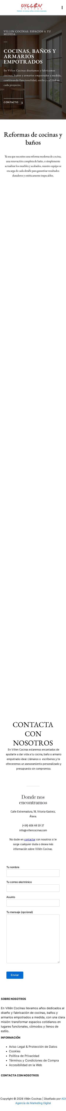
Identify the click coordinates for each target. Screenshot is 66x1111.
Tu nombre (12, 867)
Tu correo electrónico (19, 882)
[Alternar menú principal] (62, 7)
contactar (29, 839)
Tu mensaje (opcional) (19, 912)
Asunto (10, 897)
